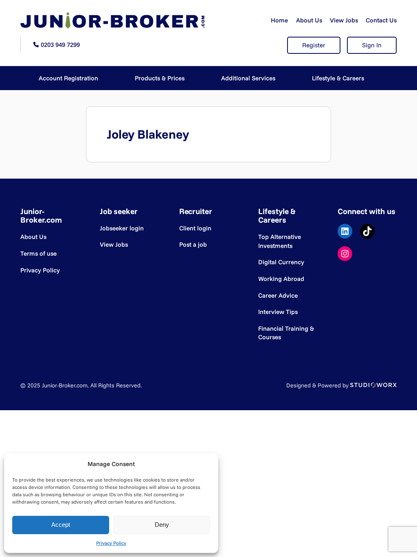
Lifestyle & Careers (338, 78)
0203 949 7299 (60, 45)
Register (313, 45)
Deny (162, 524)
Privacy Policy (111, 543)
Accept (60, 524)
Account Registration (68, 78)
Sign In (372, 45)
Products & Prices (159, 78)
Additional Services (248, 78)
